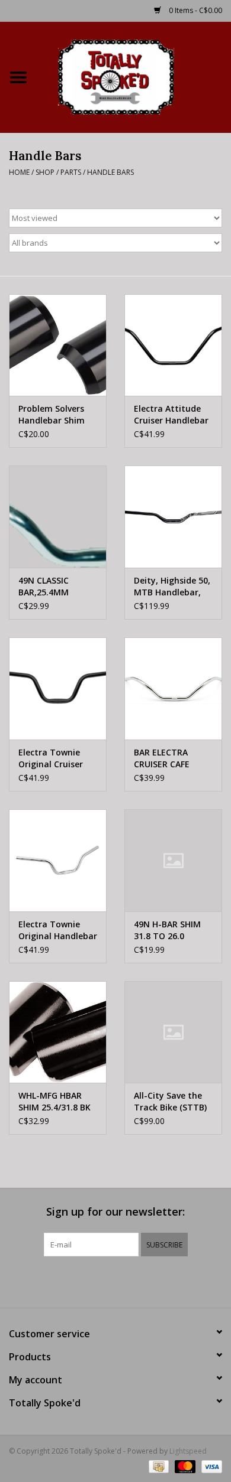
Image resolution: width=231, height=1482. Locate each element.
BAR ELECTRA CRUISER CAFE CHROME (162, 758)
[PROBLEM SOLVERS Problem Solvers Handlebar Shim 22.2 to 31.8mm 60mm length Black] (58, 345)
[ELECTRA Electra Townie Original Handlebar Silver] (58, 860)
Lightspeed (188, 1451)
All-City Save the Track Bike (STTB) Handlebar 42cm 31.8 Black (170, 1101)
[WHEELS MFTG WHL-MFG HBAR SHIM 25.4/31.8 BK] (58, 1032)
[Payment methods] (158, 1466)
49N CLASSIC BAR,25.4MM (43, 586)
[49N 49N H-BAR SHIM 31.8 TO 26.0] (173, 860)
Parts (70, 172)
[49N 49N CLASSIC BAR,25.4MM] (58, 516)
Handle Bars (110, 172)
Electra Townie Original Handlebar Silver (57, 930)
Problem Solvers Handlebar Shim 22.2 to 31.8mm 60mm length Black (51, 414)
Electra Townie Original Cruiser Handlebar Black (52, 758)
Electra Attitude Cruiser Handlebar (171, 414)
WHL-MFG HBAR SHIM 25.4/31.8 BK (54, 1101)
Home (19, 172)
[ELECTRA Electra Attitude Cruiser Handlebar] (173, 345)
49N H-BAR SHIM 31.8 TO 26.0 (167, 930)
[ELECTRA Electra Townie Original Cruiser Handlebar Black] (58, 688)
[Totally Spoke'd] (134, 76)
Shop (45, 172)
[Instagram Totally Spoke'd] (147, 1280)
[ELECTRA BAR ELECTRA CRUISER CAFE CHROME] (173, 688)
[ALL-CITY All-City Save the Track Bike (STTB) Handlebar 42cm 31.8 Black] (173, 1032)
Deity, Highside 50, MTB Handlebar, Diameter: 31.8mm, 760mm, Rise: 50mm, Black (172, 586)
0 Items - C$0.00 (194, 10)
